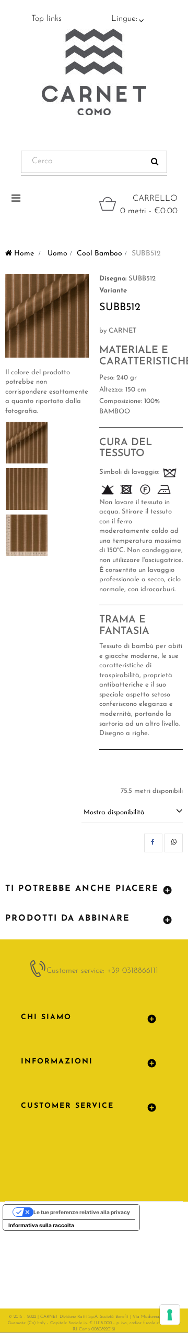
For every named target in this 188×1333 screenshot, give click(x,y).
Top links (46, 19)
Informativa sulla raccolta (41, 1225)
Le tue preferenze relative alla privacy (81, 1212)
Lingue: (124, 19)
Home (23, 254)
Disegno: (112, 278)
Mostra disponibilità (114, 812)
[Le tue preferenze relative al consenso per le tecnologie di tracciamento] (170, 1315)
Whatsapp (173, 843)
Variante (113, 290)
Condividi (153, 843)
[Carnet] (94, 72)
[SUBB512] (27, 442)
